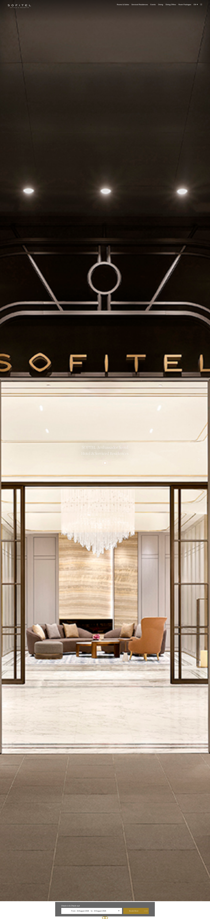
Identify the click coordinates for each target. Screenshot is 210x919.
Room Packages (184, 4)
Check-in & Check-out (70, 906)
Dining (160, 4)
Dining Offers (171, 4)
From (73, 911)
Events (153, 4)
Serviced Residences (139, 4)
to (92, 911)
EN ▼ (196, 4)
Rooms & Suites (123, 4)
